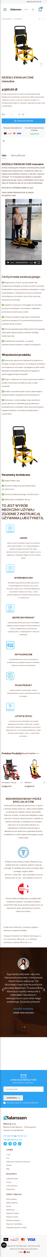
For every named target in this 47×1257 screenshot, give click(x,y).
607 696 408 (8, 1136)
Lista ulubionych (11, 1186)
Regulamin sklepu (12, 1213)
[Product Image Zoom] (41, 64)
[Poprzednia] (39, 19)
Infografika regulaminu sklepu (16, 1227)
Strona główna (7, 19)
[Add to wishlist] (21, 782)
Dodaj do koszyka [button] (9, 787)
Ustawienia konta (12, 1178)
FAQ (7, 1158)
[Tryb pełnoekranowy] (39, 262)
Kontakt (8, 1165)
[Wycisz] (35, 262)
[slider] (22, 262)
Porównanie (10, 1189)
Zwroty (8, 1206)
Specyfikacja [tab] (18, 155)
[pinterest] (15, 1144)
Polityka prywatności (13, 1220)
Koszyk (8, 1182)
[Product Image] (24, 45)
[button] (5, 9)
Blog (7, 1169)
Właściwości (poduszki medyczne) (18, 1162)
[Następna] (43, 19)
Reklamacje (10, 1210)
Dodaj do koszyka (25, 121)
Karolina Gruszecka (23, 1008)
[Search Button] (32, 9)
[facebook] (5, 1144)
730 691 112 (22, 1136)
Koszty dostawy (11, 1199)
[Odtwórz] (8, 262)
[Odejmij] (19, 114)
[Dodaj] (23, 114)
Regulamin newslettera (14, 1224)
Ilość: (4, 114)
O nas (8, 1154)
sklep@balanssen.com (12, 1140)
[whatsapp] (19, 1144)
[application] (23, 232)
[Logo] (15, 9)
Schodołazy (18, 19)
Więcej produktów (28, 753)
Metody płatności (12, 1203)
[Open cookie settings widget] (4, 1245)
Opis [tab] (4, 155)
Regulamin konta (12, 1217)
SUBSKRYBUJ (12, 1098)
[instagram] (10, 1144)
